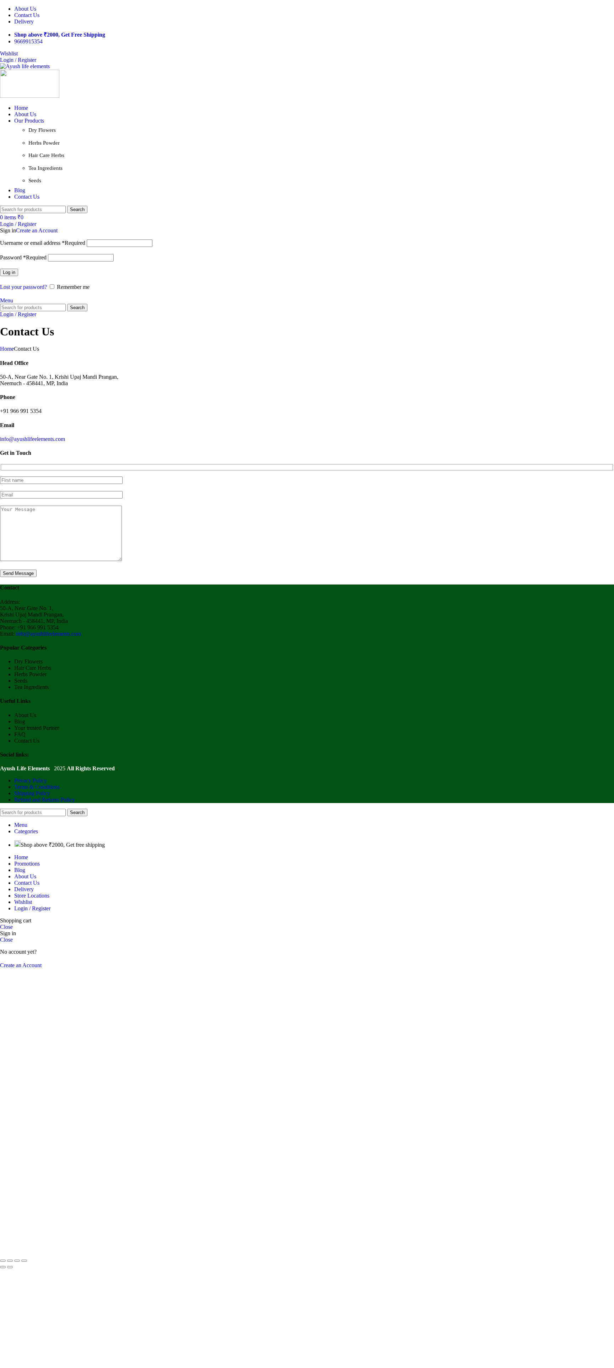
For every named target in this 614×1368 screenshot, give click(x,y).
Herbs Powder (44, 143)
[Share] (10, 1261)
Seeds (34, 180)
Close (6, 927)
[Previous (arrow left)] (3, 1267)
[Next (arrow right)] (10, 1267)
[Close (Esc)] (3, 1261)
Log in (9, 272)
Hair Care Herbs (46, 155)
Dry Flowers (42, 130)
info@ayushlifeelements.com (32, 439)
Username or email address (42, 243)
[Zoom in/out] (24, 1261)
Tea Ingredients (45, 168)
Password (23, 257)
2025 (33, 768)
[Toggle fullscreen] (17, 1261)
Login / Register (32, 908)
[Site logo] (25, 66)
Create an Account (37, 230)
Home (7, 349)
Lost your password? (23, 287)
